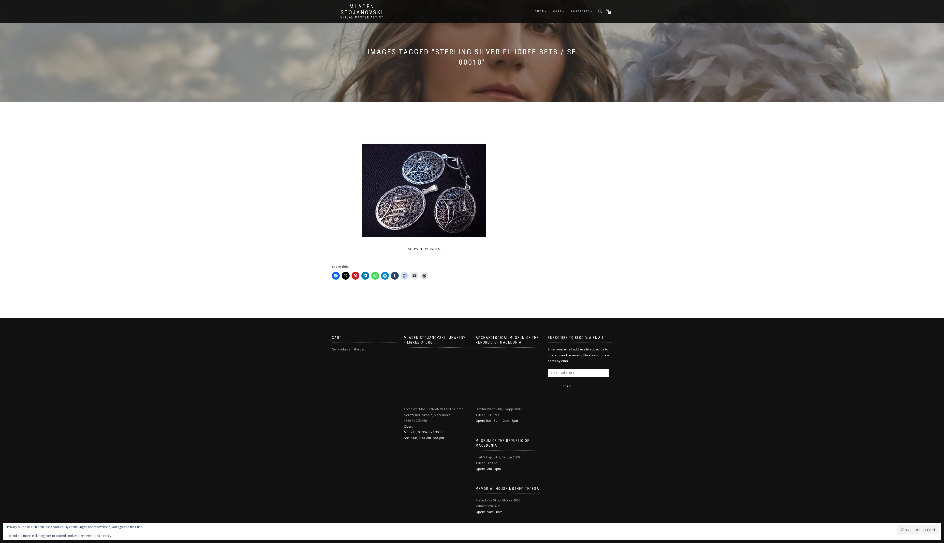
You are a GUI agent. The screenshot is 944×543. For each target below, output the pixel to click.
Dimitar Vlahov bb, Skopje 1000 (498, 409)
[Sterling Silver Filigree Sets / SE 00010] (424, 190)
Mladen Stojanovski (362, 9)
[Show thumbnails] (424, 248)
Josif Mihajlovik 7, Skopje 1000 (498, 457)
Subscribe (565, 386)
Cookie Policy (101, 536)
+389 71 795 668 (415, 420)
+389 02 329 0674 (488, 506)
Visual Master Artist (362, 17)
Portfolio (580, 11)
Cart (557, 11)
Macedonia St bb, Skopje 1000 (498, 500)
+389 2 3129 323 (487, 463)
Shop (539, 11)
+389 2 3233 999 (487, 415)
